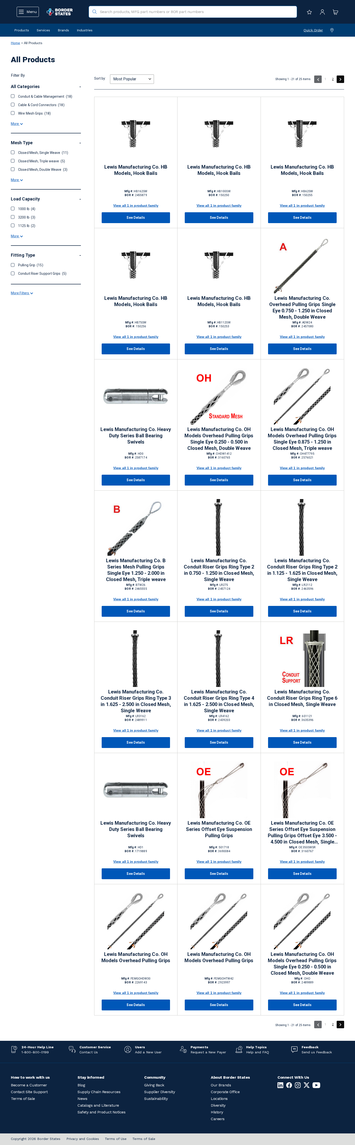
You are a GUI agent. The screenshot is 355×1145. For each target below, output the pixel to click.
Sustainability (156, 1098)
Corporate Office (225, 1092)
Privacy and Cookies (82, 1139)
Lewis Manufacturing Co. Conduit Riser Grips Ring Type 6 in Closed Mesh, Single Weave (302, 698)
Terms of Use (116, 1139)
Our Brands (221, 1085)
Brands (63, 30)
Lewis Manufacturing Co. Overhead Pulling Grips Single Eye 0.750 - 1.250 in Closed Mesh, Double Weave (302, 307)
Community (154, 1077)
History (217, 1112)
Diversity (218, 1105)
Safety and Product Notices (101, 1112)
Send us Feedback (317, 1052)
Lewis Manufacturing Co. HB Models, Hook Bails (136, 170)
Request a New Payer (208, 1052)
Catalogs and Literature (98, 1105)
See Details (136, 217)
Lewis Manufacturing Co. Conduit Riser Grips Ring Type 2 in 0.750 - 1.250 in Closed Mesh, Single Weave (219, 570)
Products (21, 30)
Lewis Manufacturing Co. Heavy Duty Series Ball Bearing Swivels (135, 435)
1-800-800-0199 (35, 1052)
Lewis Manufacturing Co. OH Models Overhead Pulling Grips (135, 957)
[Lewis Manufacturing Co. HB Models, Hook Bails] (135, 133)
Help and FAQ (257, 1052)
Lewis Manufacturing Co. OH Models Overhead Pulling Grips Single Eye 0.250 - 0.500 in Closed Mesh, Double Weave (219, 438)
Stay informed (91, 1077)
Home (15, 43)
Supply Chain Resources (99, 1092)
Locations (219, 1098)
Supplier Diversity (159, 1092)
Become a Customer (29, 1085)
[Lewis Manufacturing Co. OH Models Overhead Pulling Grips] (135, 921)
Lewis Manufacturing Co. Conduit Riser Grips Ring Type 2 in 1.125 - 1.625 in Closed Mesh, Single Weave (302, 570)
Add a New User (148, 1052)
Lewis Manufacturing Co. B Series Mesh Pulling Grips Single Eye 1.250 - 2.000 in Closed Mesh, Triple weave (136, 570)
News (82, 1098)
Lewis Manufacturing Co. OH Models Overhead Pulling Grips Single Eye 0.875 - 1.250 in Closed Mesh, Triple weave (302, 438)
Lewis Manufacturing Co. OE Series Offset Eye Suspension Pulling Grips (219, 829)
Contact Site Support (29, 1092)
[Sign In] (321, 11)
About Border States (230, 1077)
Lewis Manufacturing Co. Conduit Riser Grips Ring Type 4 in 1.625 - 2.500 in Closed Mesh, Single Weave (219, 701)
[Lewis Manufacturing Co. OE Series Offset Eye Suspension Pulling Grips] (219, 789)
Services (43, 30)
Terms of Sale (23, 1098)
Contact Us (88, 1052)
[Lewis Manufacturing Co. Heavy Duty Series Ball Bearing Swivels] (135, 396)
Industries (84, 30)
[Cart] (334, 11)
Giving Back (154, 1085)
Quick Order (313, 30)
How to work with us (30, 1077)
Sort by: (100, 78)
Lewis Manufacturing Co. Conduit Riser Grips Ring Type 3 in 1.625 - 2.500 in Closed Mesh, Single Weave (136, 701)
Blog (81, 1085)
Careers (218, 1119)
